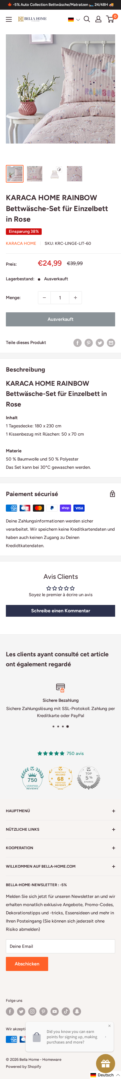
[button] (74, 19)
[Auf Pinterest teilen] (89, 342)
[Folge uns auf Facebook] (10, 1011)
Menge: (13, 297)
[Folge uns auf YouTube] (55, 1011)
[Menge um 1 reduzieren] (44, 297)
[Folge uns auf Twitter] (21, 1011)
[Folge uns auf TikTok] (66, 1011)
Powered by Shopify (23, 1066)
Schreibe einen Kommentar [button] (60, 610)
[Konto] (98, 19)
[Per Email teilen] (111, 342)
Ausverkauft (60, 319)
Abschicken (27, 964)
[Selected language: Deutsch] (74, 19)
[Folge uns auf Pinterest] (43, 1011)
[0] (110, 19)
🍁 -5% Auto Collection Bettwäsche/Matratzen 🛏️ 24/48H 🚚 (60, 4)
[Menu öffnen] (9, 19)
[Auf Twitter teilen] (100, 342)
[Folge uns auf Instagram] (32, 1011)
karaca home (21, 243)
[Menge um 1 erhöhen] (75, 297)
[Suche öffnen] (87, 19)
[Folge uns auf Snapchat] (77, 1011)
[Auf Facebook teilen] (77, 342)
